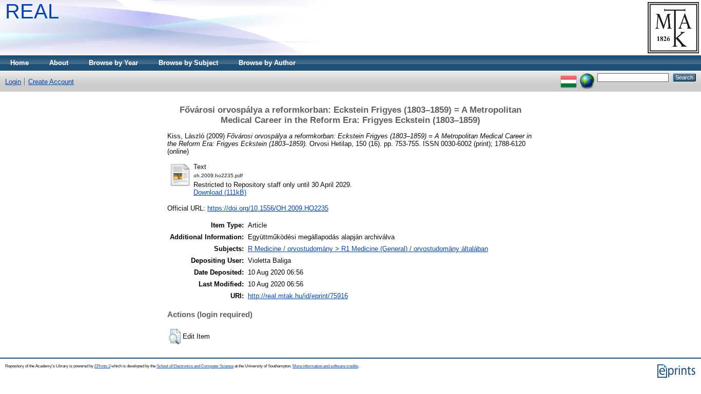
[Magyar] (568, 77)
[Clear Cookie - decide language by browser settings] (587, 77)
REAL (32, 11)
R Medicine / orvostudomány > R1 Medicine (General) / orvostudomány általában (368, 249)
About (58, 63)
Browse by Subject (188, 63)
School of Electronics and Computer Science (195, 366)
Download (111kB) (219, 192)
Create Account (51, 82)
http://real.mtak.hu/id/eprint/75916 (298, 296)
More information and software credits (325, 366)
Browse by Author (267, 63)
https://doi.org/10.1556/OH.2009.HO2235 (267, 208)
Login (13, 82)
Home (19, 63)
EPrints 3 (102, 366)
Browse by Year (113, 63)
